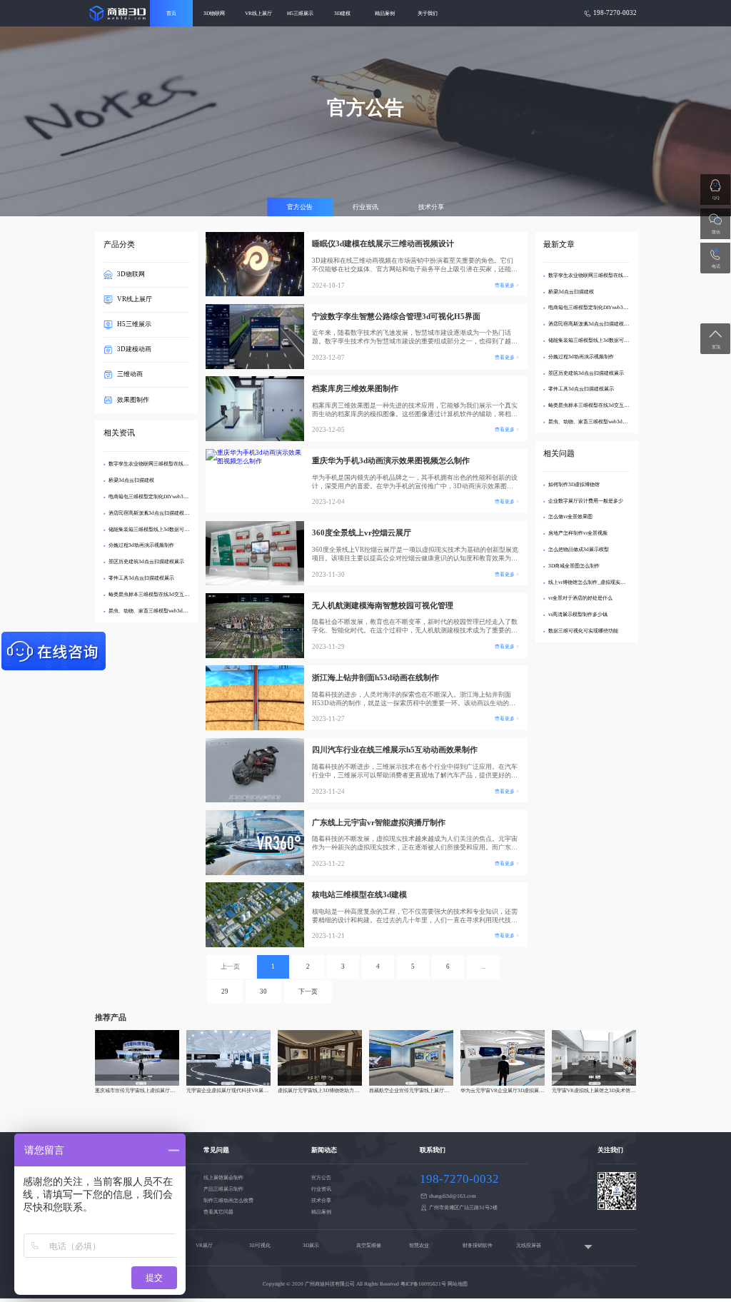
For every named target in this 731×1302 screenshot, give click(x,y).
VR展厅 (204, 1245)
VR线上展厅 (258, 13)
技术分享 (431, 207)
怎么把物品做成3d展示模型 (578, 549)
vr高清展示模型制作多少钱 (578, 614)
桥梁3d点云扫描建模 (131, 480)
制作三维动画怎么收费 (228, 1200)
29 (224, 991)
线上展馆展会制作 (223, 1177)
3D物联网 (214, 13)
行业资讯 (365, 207)
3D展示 (311, 1245)
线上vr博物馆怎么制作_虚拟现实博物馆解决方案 (601, 582)
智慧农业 (419, 1245)
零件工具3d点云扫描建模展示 (141, 578)
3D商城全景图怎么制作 (574, 565)
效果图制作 (133, 399)
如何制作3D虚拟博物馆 (574, 484)
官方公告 (300, 207)
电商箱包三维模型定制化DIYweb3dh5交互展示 (160, 496)
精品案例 (385, 13)
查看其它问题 (218, 1211)
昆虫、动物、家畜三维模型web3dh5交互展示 (158, 610)
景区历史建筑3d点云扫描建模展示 (146, 561)
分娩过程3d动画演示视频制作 (141, 545)
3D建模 (342, 13)
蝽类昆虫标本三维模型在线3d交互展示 (151, 594)
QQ (716, 197)
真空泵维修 (368, 1245)
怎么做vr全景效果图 (570, 516)
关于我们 (428, 13)
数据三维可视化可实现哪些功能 (583, 630)
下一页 (308, 991)
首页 (171, 13)
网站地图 (458, 1284)
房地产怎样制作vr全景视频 (578, 533)
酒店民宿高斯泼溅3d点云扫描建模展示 (151, 513)
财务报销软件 (478, 1245)
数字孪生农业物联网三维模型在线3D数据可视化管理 (167, 463)
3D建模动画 (134, 349)
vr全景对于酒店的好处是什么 (580, 598)
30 (263, 991)
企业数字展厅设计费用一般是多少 (585, 501)
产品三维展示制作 (223, 1189)
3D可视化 (260, 1245)
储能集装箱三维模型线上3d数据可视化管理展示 (161, 529)
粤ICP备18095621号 (423, 1284)
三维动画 (130, 374)
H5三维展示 (300, 13)
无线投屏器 (528, 1245)
